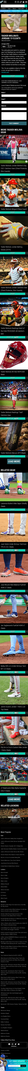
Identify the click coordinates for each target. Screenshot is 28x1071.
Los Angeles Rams (5, 1016)
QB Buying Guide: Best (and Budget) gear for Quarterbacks (12, 994)
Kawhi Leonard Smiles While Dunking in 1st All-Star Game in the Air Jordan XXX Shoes (14, 910)
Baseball (16, 82)
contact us (20, 1068)
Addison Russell (5, 884)
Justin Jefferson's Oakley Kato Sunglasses (12, 838)
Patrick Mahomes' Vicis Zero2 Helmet (10, 860)
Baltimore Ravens (5, 1036)
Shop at (10, 337)
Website (3, 106)
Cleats (10, 82)
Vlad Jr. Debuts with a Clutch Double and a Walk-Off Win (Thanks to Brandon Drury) (14, 924)
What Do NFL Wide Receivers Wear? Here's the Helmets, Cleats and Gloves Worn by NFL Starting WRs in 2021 (13, 999)
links (18, 12)
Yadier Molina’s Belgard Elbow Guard (14, 209)
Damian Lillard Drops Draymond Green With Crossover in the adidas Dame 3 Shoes (12, 914)
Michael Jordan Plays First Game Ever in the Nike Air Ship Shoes (13, 905)
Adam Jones (4, 881)
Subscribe (21, 8)
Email (3, 99)
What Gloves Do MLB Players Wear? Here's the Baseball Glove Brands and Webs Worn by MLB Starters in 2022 (13, 959)
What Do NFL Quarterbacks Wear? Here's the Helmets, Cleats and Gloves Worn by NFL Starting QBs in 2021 (13, 972)
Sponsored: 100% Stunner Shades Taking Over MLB (14, 1004)
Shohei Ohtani (16, 11)
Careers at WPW (5, 1050)
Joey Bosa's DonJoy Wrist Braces (9, 863)
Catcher (4, 81)
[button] (23, 2)
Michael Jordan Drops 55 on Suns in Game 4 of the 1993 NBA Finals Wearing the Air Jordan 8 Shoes (14, 942)
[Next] (25, 23)
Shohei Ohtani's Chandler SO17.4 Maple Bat (12, 846)
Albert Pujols (4, 898)
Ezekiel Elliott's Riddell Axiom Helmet (10, 866)
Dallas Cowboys (5, 1022)
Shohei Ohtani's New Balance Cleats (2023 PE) (12, 854)
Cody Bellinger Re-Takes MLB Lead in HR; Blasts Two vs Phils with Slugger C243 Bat (13, 928)
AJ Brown (3, 892)
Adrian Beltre (4, 886)
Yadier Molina (12, 81)
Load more (14, 461)
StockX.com (5, 72)
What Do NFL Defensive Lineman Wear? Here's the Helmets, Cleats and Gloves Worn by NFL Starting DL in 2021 (14, 983)
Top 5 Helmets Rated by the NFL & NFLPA (11, 955)
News (14, 8)
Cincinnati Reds (5, 1019)
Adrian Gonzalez (5, 889)
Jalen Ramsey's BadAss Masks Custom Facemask (14, 849)
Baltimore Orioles (5, 1033)
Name (3, 92)
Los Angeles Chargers (6, 1027)
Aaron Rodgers (4, 878)
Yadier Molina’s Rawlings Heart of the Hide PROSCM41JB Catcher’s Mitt (13, 331)
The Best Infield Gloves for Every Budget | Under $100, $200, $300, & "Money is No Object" (13, 989)
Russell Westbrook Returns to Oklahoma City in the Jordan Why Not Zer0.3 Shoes (14, 919)
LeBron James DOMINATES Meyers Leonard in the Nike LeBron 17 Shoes (13, 938)
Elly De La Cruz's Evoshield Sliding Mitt (10, 857)
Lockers (3, 8)
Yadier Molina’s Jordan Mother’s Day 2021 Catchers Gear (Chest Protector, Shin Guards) (14, 168)
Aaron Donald (4, 872)
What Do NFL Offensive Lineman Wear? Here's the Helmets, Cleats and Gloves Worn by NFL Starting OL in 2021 (13, 966)
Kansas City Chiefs (5, 1025)
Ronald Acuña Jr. (5, 11)
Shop (12, 76)
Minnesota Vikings (5, 1010)
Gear (9, 8)
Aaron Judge (4, 875)
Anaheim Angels (5, 1013)
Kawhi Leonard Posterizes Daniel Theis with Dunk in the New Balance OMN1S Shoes (14, 933)
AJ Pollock (3, 895)
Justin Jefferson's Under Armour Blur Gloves (12, 851)
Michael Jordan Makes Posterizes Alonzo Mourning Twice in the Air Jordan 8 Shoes (14, 947)
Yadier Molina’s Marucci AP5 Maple (13, 453)
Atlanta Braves (4, 1030)
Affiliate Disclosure (5, 1053)
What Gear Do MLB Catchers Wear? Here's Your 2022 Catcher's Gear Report (13, 978)
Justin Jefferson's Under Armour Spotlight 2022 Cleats (13, 842)
